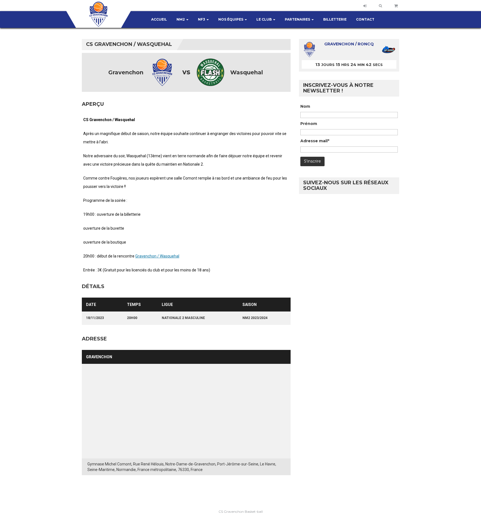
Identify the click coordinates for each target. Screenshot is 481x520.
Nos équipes (231, 19)
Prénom (308, 123)
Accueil (159, 19)
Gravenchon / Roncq (349, 43)
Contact (365, 19)
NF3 (202, 19)
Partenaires (298, 19)
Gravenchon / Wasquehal (157, 256)
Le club (264, 19)
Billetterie (335, 19)
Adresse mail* (314, 140)
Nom (305, 106)
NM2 (181, 19)
